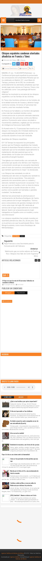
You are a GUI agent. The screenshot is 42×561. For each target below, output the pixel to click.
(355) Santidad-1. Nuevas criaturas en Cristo (23, 495)
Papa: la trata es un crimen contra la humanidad (16, 454)
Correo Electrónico (11, 68)
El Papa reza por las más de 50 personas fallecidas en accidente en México (18, 281)
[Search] (39, 20)
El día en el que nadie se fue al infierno (21, 411)
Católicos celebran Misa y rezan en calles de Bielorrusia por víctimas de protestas (23, 484)
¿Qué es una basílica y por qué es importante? (23, 401)
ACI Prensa (16, 236)
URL (32, 68)
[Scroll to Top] (38, 557)
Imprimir (24, 68)
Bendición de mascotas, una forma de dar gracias (24, 444)
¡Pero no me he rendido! (17, 433)
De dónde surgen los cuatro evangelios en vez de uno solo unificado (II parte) (24, 422)
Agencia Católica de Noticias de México (12, 553)
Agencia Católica (15, 557)
